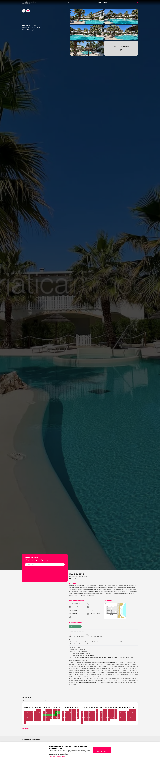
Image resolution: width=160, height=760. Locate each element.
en (66, 2)
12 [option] (56, 712)
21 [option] (34, 717)
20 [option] (32, 717)
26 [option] (29, 720)
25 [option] (27, 720)
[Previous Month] (23, 705)
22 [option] (37, 717)
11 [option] (27, 715)
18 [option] (27, 717)
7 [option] (34, 712)
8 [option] (46, 712)
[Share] (24, 11)
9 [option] (39, 712)
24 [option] (25, 720)
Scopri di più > (72, 687)
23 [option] (39, 717)
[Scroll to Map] (28, 11)
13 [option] (32, 715)
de (69, 2)
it (64, 2)
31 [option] (75, 720)
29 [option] (37, 720)
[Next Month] (137, 705)
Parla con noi (103, 2)
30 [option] (39, 720)
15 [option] (70, 715)
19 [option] (56, 715)
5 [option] (63, 712)
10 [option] (25, 715)
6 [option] (65, 712)
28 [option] (34, 720)
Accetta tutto (101, 748)
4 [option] (27, 712)
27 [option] (32, 720)
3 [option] (84, 712)
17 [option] (75, 715)
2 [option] (82, 712)
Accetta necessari (101, 751)
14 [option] (34, 715)
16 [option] (39, 715)
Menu (136, 2)
